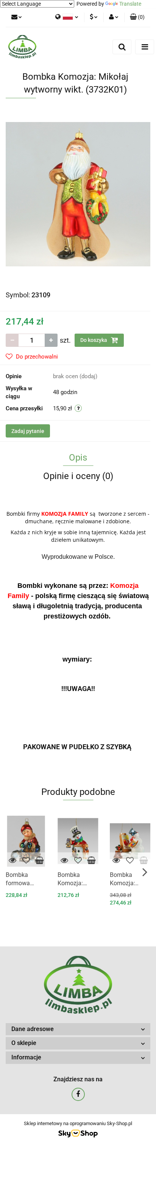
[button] (137, 17)
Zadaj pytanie (27, 431)
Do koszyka (94, 340)
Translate (130, 4)
